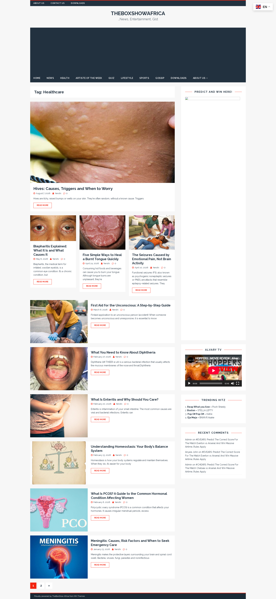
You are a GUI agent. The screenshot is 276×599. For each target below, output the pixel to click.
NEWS (50, 78)
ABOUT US (38, 3)
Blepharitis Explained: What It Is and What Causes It (50, 250)
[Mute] (232, 383)
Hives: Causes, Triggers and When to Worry (73, 188)
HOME (36, 78)
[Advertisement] (138, 50)
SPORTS (144, 78)
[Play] (189, 383)
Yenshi (58, 193)
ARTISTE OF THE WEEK (89, 78)
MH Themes (79, 596)
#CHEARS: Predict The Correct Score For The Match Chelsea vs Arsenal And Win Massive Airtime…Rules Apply (211, 468)
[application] (213, 371)
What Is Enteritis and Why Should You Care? (124, 399)
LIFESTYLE (127, 78)
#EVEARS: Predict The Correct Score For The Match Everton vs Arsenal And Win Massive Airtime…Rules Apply (211, 443)
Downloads (78, 3)
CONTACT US (58, 3)
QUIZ (111, 78)
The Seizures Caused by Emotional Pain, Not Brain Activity (151, 259)
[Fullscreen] (237, 383)
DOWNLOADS (179, 78)
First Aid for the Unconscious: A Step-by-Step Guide (131, 305)
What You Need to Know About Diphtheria (123, 352)
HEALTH (64, 78)
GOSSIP (159, 78)
